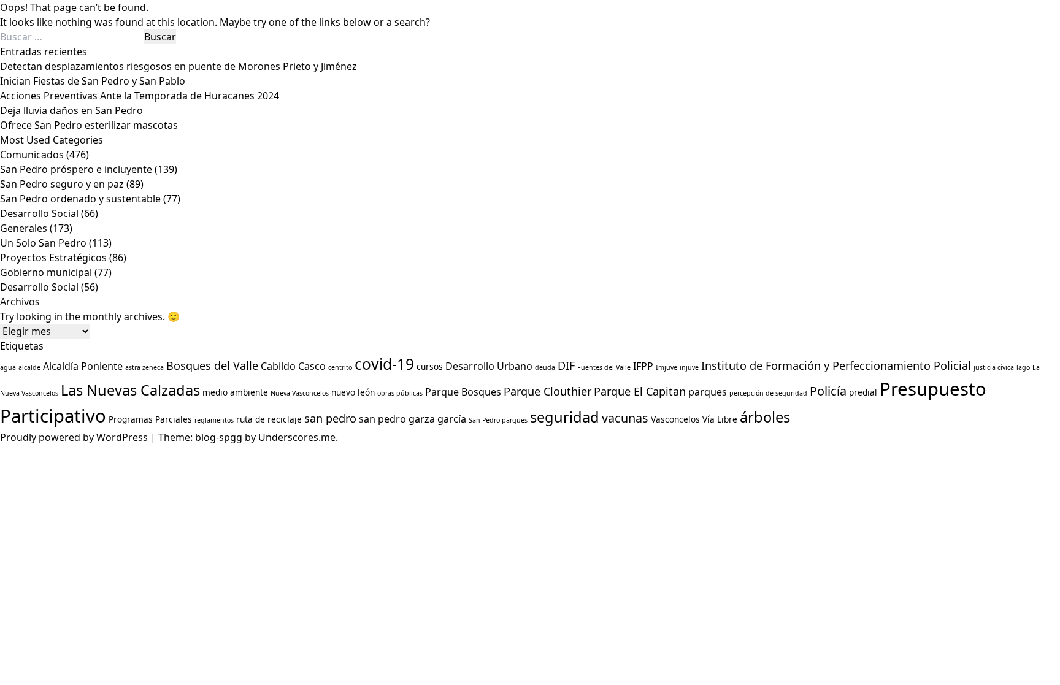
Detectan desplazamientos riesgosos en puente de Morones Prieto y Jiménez (178, 66)
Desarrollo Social (39, 213)
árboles (765, 417)
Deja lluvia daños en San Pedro (71, 110)
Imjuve (666, 367)
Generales (23, 228)
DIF (566, 365)
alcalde (29, 367)
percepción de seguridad (768, 393)
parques (707, 392)
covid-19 (384, 364)
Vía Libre (719, 419)
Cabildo (278, 366)
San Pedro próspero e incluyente (76, 169)
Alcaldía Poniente (83, 366)
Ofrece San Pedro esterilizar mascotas (89, 125)
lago (1023, 367)
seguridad (564, 417)
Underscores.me (297, 437)
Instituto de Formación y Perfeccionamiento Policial (836, 365)
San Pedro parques (498, 420)
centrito (340, 367)
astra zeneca (144, 367)
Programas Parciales (150, 419)
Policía (828, 391)
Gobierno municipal (46, 272)
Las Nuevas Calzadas (130, 390)
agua (8, 367)
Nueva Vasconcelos (300, 393)
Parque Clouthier (547, 391)
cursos (430, 366)
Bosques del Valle (212, 365)
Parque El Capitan (640, 391)
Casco (312, 366)
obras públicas (400, 393)
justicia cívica (994, 367)
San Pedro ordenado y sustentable (80, 198)
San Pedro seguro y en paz (62, 184)
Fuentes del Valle (604, 367)
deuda (545, 367)
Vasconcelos (675, 419)
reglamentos (214, 420)
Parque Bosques (463, 392)
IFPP (643, 366)
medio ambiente (235, 392)
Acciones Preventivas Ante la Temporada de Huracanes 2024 (139, 95)
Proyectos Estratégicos (53, 257)
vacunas (625, 418)
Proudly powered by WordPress (75, 437)
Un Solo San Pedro (43, 243)
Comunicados (32, 154)
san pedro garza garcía (412, 419)
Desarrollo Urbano (488, 366)
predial (863, 392)
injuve (689, 367)
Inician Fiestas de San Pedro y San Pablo (92, 81)
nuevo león (353, 392)
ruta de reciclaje (269, 419)
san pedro (330, 418)
